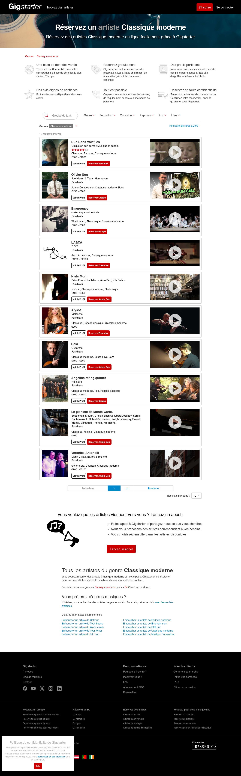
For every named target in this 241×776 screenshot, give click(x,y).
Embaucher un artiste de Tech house (82, 623)
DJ (126, 587)
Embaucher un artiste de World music (83, 627)
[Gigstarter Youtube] (33, 689)
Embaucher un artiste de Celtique (80, 620)
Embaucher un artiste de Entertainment (145, 623)
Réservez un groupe (34, 709)
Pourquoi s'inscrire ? (135, 671)
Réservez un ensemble (184, 723)
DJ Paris (77, 714)
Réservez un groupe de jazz (36, 718)
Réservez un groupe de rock (36, 723)
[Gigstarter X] (42, 689)
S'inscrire (204, 7)
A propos (28, 671)
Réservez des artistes (134, 709)
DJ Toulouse (79, 727)
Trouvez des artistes (60, 7)
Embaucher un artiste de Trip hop (80, 634)
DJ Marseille (79, 718)
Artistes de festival (131, 714)
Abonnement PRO (133, 687)
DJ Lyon (77, 723)
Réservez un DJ (81, 709)
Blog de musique (32, 677)
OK (38, 766)
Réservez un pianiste (183, 718)
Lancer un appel (121, 549)
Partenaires (129, 692)
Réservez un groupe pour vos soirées (41, 727)
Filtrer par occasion (184, 687)
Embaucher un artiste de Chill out (141, 627)
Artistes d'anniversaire (133, 718)
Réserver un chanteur (183, 714)
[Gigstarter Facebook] (25, 689)
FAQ (125, 682)
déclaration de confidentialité (52, 756)
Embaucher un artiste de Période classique (147, 620)
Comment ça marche (185, 671)
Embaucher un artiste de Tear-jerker (82, 630)
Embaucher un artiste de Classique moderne (148, 630)
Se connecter (225, 7)
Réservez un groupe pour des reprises (41, 714)
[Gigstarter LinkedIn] (59, 689)
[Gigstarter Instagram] (51, 689)
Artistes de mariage (132, 723)
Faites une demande (185, 677)
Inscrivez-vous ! (132, 677)
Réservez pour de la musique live (191, 709)
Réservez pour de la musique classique (192, 727)
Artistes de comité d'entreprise (137, 727)
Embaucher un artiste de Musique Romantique (149, 634)
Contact (27, 682)
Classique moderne (105, 587)
